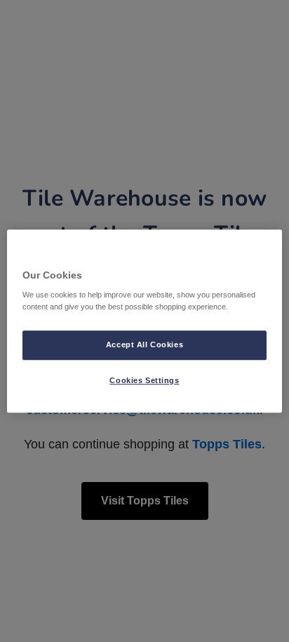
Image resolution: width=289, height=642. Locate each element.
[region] (144, 321)
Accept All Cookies (144, 344)
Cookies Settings (144, 380)
